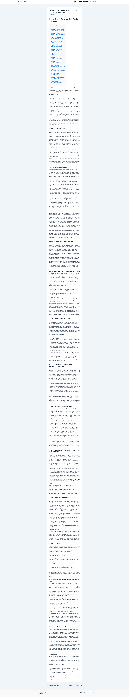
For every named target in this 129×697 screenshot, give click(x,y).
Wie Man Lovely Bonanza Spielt (56, 37)
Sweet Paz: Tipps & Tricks (55, 27)
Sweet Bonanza (53, 61)
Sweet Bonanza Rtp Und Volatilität (57, 29)
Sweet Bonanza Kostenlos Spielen (56, 33)
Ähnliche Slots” (53, 54)
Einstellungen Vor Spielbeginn (56, 46)
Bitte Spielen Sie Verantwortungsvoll (57, 71)
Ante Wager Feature (54, 74)
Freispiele (52, 75)
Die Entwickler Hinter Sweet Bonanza (57, 70)
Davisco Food (21, 1)
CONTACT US (95, 1)
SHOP (90, 1)
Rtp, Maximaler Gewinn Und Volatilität (57, 66)
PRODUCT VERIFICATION (83, 1)
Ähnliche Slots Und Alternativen (56, 58)
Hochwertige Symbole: (54, 62)
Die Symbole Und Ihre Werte (55, 73)
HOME (75, 1)
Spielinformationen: (54, 59)
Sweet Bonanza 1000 (54, 47)
